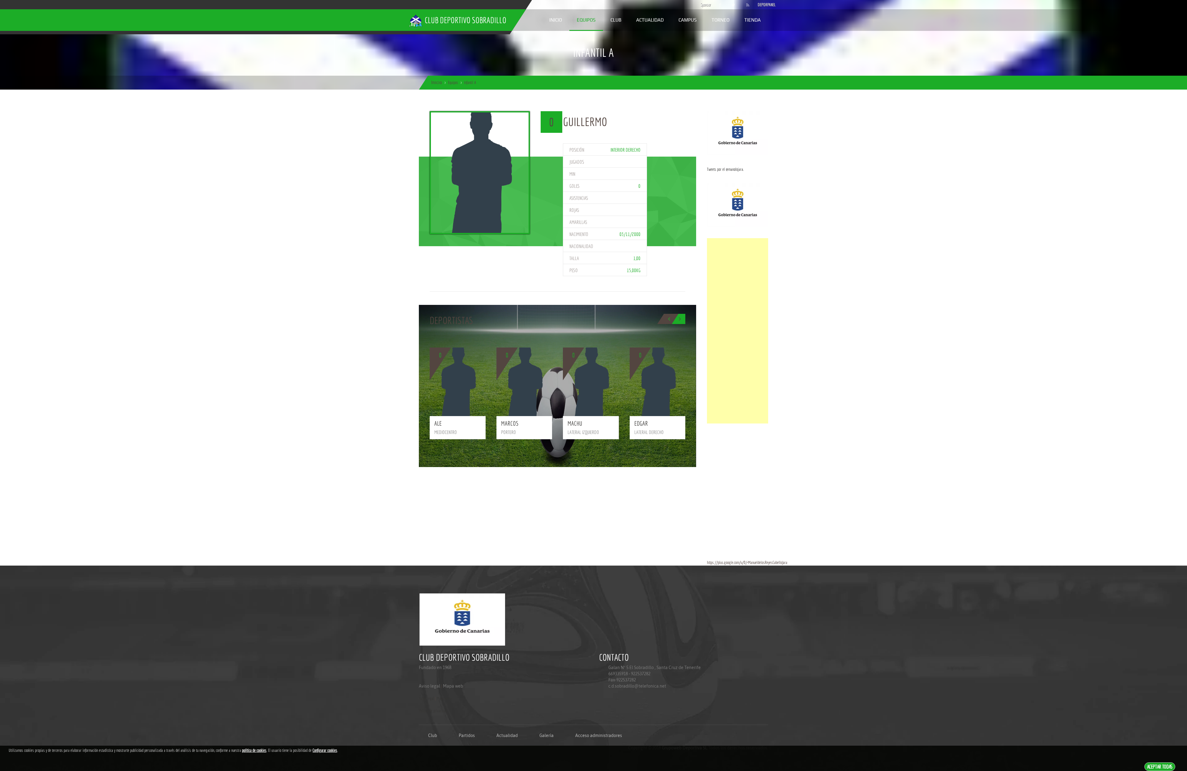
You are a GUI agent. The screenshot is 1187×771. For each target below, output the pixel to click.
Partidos (467, 735)
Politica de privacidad (433, 710)
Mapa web (453, 686)
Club (616, 20)
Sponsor (704, 4)
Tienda (752, 20)
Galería (546, 735)
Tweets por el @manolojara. (725, 169)
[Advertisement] (737, 330)
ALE (438, 423)
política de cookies (254, 750)
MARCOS (509, 423)
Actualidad (650, 20)
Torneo (721, 20)
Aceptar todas (1160, 766)
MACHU (575, 423)
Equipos (586, 20)
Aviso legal (429, 686)
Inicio (555, 20)
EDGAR (641, 423)
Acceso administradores (598, 735)
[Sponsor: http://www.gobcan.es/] (737, 132)
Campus (688, 20)
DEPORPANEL (761, 4)
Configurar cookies (325, 750)
